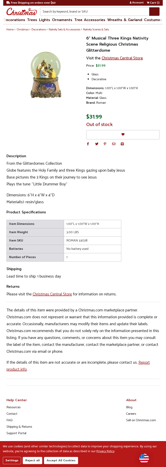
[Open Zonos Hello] (144, 458)
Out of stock (99, 124)
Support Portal (16, 433)
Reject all (32, 460)
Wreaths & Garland (124, 20)
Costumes (153, 20)
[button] (87, 143)
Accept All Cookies (61, 460)
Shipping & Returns (19, 427)
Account (138, 3)
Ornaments (62, 20)
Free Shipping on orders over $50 (33, 3)
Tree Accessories (89, 20)
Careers (131, 414)
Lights (44, 20)
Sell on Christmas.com (141, 420)
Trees (32, 20)
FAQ (9, 420)
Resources (13, 407)
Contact (11, 414)
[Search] (154, 11)
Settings (11, 460)
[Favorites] (123, 134)
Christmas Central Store (122, 58)
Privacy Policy (105, 451)
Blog (129, 407)
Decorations (14, 20)
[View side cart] (158, 2)
